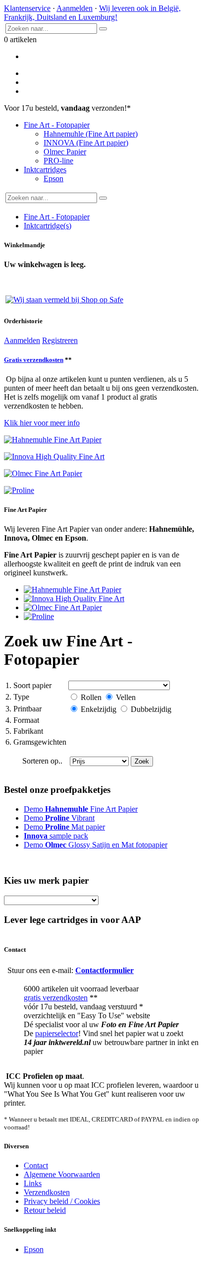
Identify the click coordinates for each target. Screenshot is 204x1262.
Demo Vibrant (59, 818)
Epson (53, 178)
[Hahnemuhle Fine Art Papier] (72, 589)
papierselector (56, 1033)
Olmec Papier (65, 151)
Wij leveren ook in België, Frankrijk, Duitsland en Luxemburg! (92, 12)
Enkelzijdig (98, 709)
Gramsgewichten (35, 742)
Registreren (60, 340)
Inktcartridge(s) (47, 225)
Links (33, 1183)
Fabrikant (24, 731)
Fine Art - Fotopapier (57, 125)
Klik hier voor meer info (42, 423)
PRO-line (58, 160)
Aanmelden (74, 8)
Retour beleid (45, 1210)
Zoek (142, 761)
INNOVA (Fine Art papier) (86, 143)
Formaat (22, 720)
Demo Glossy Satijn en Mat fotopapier (95, 845)
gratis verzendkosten (56, 997)
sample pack (56, 836)
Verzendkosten (47, 1192)
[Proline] (39, 616)
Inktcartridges (45, 169)
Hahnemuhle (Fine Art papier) (91, 134)
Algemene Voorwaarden (62, 1174)
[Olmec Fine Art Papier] (63, 607)
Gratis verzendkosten (33, 359)
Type (17, 697)
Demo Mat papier (64, 827)
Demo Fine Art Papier (81, 809)
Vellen (125, 697)
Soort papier (28, 685)
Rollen (91, 697)
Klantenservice (27, 8)
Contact (36, 1165)
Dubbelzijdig (150, 709)
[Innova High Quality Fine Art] (74, 598)
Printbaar (23, 708)
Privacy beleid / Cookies (62, 1201)
